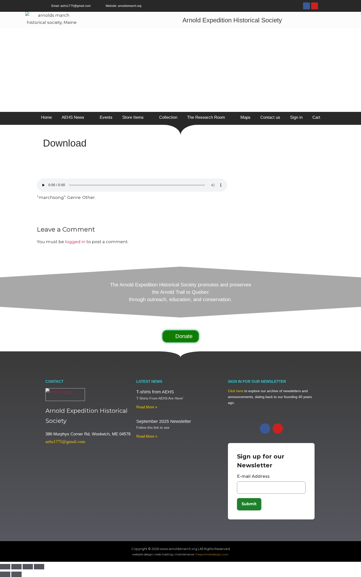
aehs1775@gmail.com (65, 441)
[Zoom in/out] (5, 566)
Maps (245, 117)
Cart (316, 117)
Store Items (133, 117)
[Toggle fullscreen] (16, 566)
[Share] (28, 566)
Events (106, 117)
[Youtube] (314, 5)
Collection (168, 117)
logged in (75, 241)
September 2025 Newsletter (163, 421)
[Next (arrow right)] (16, 574)
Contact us (270, 117)
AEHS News (73, 117)
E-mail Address (253, 476)
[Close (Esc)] (39, 566)
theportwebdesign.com (212, 554)
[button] (180, 336)
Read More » (146, 407)
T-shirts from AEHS (155, 391)
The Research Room (206, 117)
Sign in (296, 117)
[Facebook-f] (306, 5)
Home (46, 117)
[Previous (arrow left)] (5, 574)
